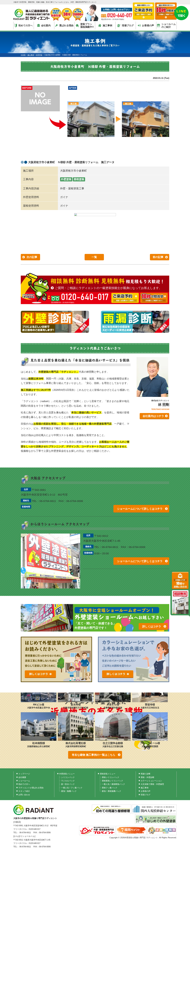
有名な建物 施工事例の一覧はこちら (93, 754)
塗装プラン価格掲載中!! (87, 25)
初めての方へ (25, 25)
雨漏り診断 (145, 774)
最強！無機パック (69, 791)
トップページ (24, 774)
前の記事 (158, 257)
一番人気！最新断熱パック (113, 784)
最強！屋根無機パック (111, 791)
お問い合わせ (24, 795)
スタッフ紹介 (24, 791)
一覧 (94, 257)
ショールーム (24, 781)
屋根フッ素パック (109, 788)
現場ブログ (128, 25)
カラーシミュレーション (151, 781)
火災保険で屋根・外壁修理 (152, 784)
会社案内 (46, 25)
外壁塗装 (66, 179)
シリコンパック (68, 777)
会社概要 (22, 777)
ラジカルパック (68, 781)
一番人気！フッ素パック (71, 788)
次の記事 (32, 257)
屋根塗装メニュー (107, 774)
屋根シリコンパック (110, 777)
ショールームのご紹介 (169, 25)
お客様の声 (148, 25)
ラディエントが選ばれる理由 (30, 788)
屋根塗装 (79, 179)
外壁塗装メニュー (67, 774)
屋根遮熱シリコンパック (112, 781)
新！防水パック (68, 784)
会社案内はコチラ (153, 416)
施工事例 (107, 25)
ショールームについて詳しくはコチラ (140, 508)
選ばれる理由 (66, 25)
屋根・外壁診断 (147, 777)
